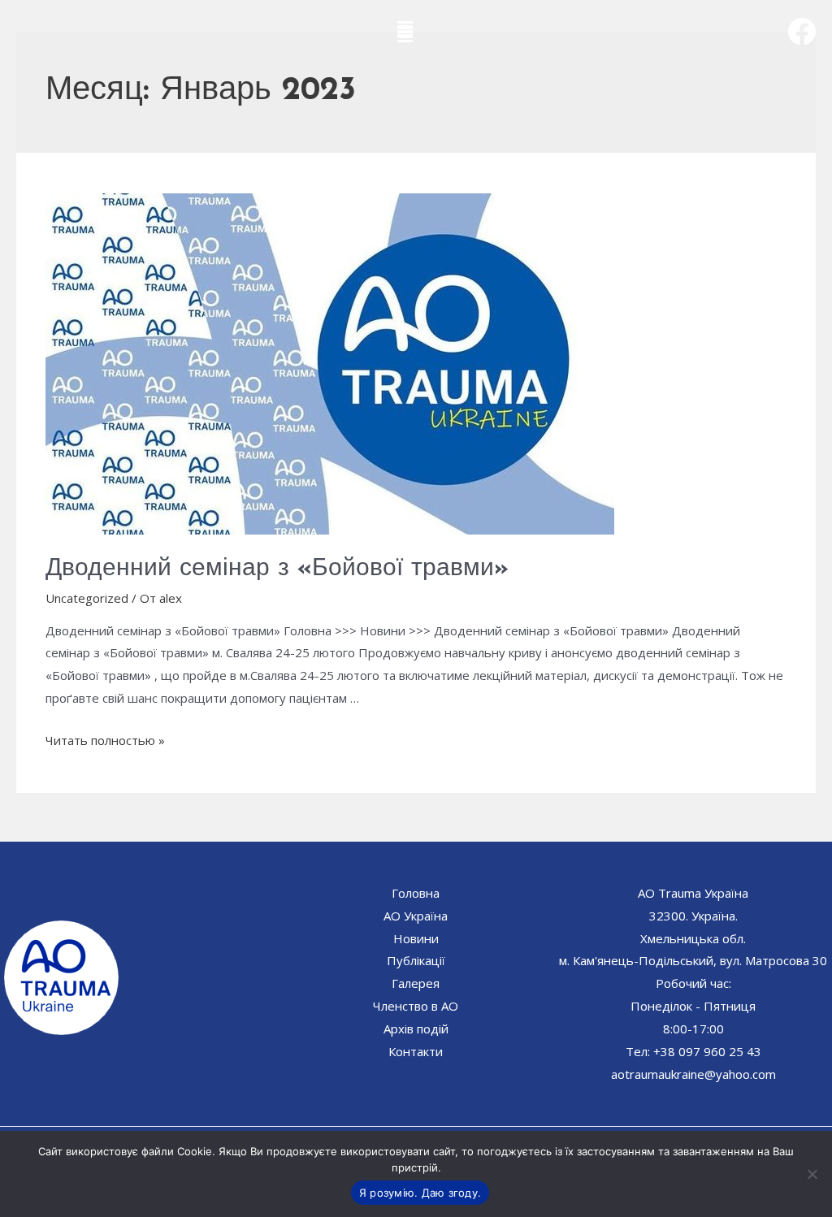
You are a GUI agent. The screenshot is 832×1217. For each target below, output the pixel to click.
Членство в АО (415, 1006)
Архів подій (416, 1028)
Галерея (416, 983)
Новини (416, 938)
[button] (405, 28)
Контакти (415, 1051)
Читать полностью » (105, 740)
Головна (416, 893)
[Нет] (812, 1174)
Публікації (416, 960)
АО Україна (416, 915)
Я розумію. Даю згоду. (420, 1192)
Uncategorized (87, 598)
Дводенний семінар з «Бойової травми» (277, 569)
